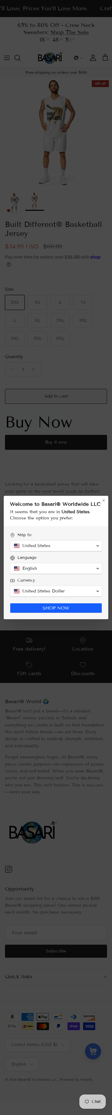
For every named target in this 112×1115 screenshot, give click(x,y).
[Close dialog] (103, 500)
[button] (56, 545)
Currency (26, 580)
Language (26, 557)
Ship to (24, 534)
